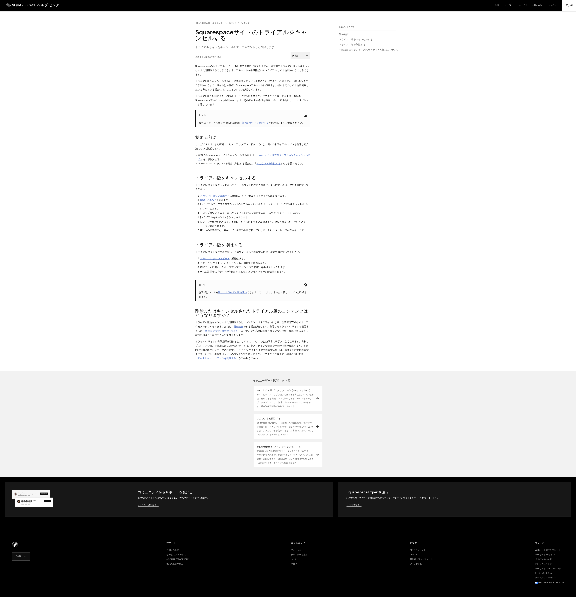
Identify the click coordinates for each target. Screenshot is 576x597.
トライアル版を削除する (352, 44)
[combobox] (300, 55)
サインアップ (243, 23)
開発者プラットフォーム (421, 559)
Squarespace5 (174, 564)
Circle (413, 555)
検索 (571, 5)
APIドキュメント (418, 550)
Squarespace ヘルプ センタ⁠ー (210, 23)
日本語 (18, 556)
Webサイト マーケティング (548, 569)
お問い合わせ (172, 550)
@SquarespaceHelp (177, 559)
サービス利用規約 (543, 573)
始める (231, 23)
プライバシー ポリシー (545, 578)
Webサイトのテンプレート (548, 550)
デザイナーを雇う (299, 555)
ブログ (294, 564)
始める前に (345, 34)
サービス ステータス (176, 555)
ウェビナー (296, 559)
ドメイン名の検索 (543, 559)
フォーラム (296, 550)
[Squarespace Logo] (15, 544)
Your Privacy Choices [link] (551, 583)
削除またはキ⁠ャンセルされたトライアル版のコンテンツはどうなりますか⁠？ (369, 49)
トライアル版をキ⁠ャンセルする (356, 39)
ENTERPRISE (416, 564)
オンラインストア (543, 564)
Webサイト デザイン (545, 555)
